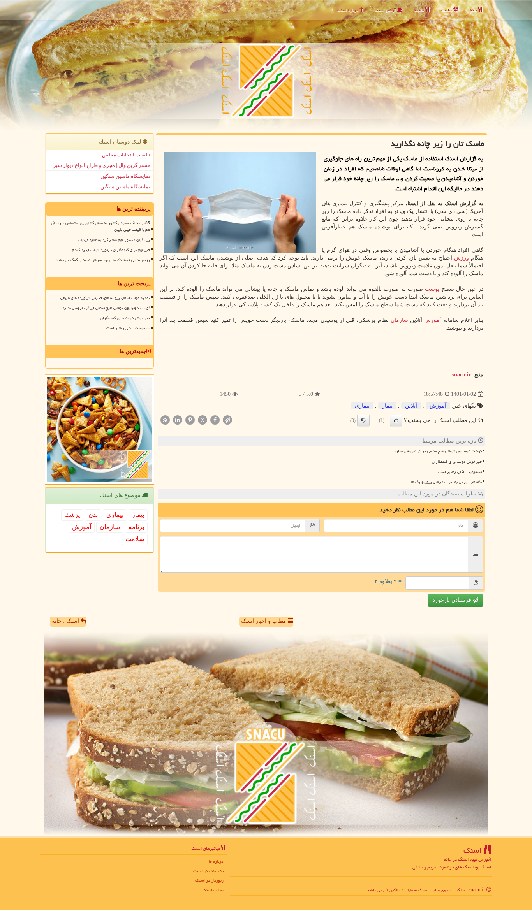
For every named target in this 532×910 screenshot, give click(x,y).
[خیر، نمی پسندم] (363, 420)
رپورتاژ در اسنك (209, 880)
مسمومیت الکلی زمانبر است (460, 472)
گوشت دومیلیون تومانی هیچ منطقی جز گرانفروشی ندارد (438, 451)
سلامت (447, 10)
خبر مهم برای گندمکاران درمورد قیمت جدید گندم (111, 250)
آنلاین (411, 406)
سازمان (399, 320)
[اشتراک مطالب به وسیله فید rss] (165, 420)
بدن (93, 514)
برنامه (136, 527)
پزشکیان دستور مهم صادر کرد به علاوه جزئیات (114, 240)
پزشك (72, 514)
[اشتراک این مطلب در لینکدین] (177, 420)
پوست (432, 289)
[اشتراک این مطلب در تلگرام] (227, 420)
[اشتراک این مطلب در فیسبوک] (215, 420)
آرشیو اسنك (386, 10)
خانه (474, 10)
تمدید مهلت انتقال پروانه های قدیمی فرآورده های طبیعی (105, 298)
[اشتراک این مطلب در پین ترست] (190, 420)
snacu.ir (461, 375)
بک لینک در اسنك (208, 871)
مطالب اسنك (213, 890)
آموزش (432, 320)
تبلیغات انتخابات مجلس (126, 155)
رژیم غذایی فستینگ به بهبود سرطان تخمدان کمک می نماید (103, 260)
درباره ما (216, 861)
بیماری (362, 406)
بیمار (387, 406)
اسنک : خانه (66, 621)
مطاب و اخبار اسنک (264, 621)
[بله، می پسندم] (396, 420)
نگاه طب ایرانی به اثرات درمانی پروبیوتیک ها (446, 482)
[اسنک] (266, 66)
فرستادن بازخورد (453, 600)
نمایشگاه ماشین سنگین (125, 176)
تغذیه (419, 10)
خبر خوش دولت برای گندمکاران (457, 462)
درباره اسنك (348, 10)
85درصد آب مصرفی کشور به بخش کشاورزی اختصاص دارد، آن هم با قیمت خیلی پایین (100, 226)
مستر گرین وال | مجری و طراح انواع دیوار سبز (101, 165)
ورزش (461, 258)
